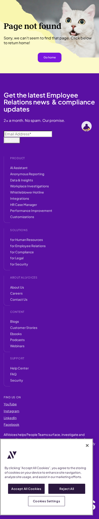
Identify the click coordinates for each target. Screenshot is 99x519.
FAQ (13, 374)
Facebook (11, 424)
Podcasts (17, 340)
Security (16, 380)
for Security (19, 264)
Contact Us (18, 299)
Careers (16, 293)
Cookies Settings (46, 501)
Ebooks (16, 334)
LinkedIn (10, 418)
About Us (17, 287)
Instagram (11, 411)
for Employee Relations (28, 246)
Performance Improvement (31, 210)
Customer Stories (23, 327)
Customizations (22, 217)
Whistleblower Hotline (27, 192)
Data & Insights (21, 180)
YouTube (10, 404)
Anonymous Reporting (27, 174)
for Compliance (22, 252)
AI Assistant (19, 168)
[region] (46, 477)
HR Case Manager (23, 204)
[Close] (87, 445)
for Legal (16, 258)
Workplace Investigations (29, 186)
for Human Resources (26, 240)
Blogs (14, 321)
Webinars (17, 346)
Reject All (66, 489)
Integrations (19, 198)
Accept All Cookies (26, 489)
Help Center (19, 368)
